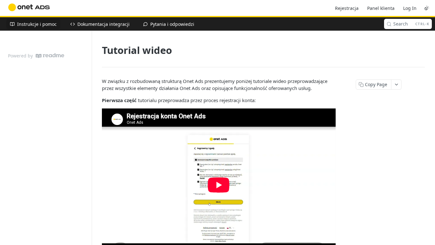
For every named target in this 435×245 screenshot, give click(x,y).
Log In (410, 8)
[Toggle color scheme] (427, 8)
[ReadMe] (50, 55)
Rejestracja (347, 8)
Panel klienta (381, 8)
